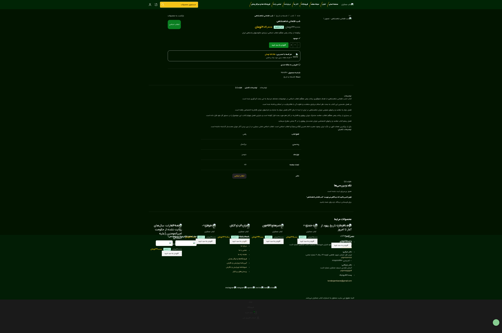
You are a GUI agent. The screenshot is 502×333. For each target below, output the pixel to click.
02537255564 (346, 271)
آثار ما (244, 242)
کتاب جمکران (345, 236)
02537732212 (346, 258)
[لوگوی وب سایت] (347, 4)
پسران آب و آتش (240, 226)
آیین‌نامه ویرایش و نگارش (237, 263)
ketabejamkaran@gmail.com (340, 281)
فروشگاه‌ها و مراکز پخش (237, 259)
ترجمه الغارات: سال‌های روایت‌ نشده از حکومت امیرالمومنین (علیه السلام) (168, 232)
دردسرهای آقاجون (273, 226)
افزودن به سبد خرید (279, 45)
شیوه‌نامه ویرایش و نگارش (236, 267)
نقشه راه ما (242, 254)
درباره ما (244, 246)
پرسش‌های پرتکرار (240, 271)
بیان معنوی (176, 244)
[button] (172, 253)
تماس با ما (243, 250)
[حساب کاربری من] (150, 4)
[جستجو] (163, 5)
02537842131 (346, 247)
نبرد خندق (311, 226)
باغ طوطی (210, 226)
